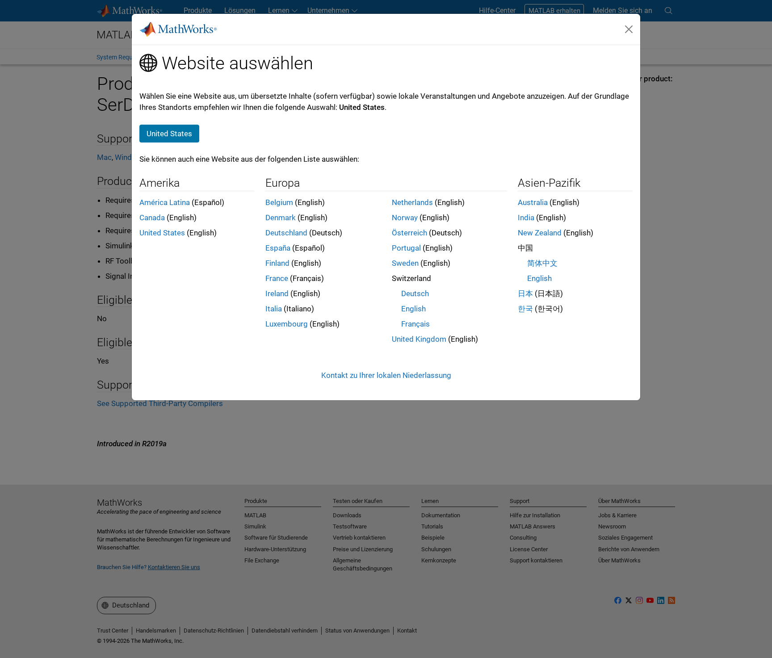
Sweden (405, 263)
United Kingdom (419, 339)
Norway (405, 217)
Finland (277, 263)
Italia (273, 308)
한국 (525, 308)
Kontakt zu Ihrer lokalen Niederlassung (386, 375)
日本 (525, 293)
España (277, 247)
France (276, 278)
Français (415, 323)
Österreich (409, 232)
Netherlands (412, 202)
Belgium (279, 202)
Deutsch (415, 293)
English (413, 308)
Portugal (406, 247)
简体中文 (542, 263)
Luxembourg (286, 323)
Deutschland (286, 232)
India (526, 217)
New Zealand (540, 232)
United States (162, 232)
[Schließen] (629, 29)
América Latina (164, 202)
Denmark (280, 217)
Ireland (277, 293)
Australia (533, 202)
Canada (152, 217)
